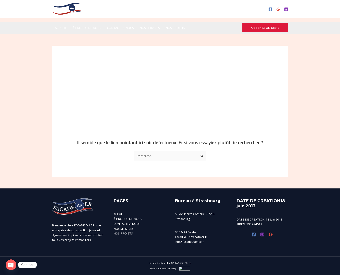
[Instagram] (286, 9)
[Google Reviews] (278, 9)
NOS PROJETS (175, 28)
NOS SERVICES (150, 28)
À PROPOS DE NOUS (87, 28)
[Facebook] (270, 9)
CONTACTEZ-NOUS (120, 28)
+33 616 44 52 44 (176, 9)
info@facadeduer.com (189, 242)
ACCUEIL (61, 28)
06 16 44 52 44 (185, 232)
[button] (265, 27)
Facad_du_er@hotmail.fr (191, 237)
